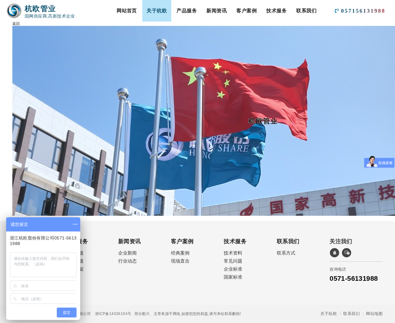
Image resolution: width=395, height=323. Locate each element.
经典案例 (180, 253)
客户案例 (246, 10)
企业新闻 (127, 253)
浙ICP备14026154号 (111, 314)
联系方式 (286, 253)
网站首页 (127, 10)
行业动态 (127, 261)
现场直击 (180, 261)
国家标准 (233, 277)
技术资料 (233, 253)
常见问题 (233, 261)
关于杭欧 (157, 10)
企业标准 (233, 269)
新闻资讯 (216, 10)
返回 (16, 24)
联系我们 (306, 10)
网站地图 (374, 314)
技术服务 (276, 10)
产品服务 (187, 10)
